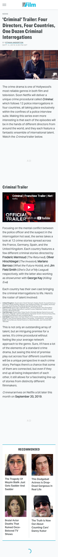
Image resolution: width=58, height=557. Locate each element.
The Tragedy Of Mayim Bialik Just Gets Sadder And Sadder (15, 484)
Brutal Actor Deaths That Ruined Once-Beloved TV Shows (12, 527)
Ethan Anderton (14, 42)
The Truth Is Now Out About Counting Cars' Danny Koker (41, 525)
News (5, 14)
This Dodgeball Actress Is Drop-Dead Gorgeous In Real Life (42, 484)
